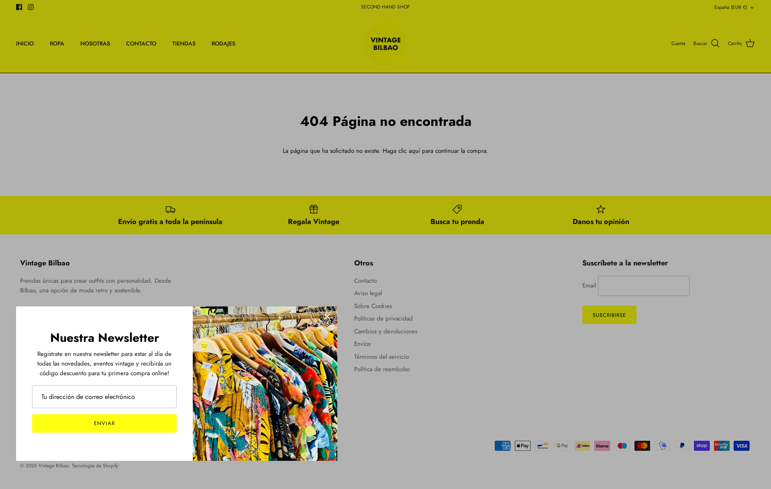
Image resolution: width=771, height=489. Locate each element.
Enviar (104, 423)
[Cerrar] (327, 316)
